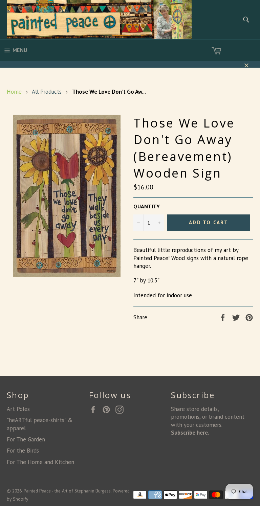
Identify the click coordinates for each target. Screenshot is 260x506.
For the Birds (23, 450)
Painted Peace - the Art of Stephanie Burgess (67, 491)
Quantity (146, 206)
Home (14, 91)
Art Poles (18, 409)
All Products (47, 91)
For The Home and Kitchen (40, 462)
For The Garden (26, 439)
